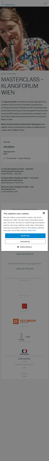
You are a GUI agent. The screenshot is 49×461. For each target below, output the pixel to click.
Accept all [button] (25, 236)
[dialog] (24, 230)
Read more (32, 230)
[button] (24, 247)
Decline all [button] (25, 242)
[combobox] (44, 213)
